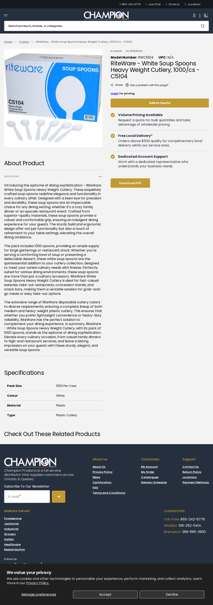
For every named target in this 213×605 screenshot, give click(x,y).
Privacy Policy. (37, 583)
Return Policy (191, 472)
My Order (147, 472)
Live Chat (155, 4)
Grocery (10, 534)
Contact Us (190, 467)
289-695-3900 (194, 531)
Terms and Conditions (109, 493)
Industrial (11, 529)
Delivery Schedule (154, 482)
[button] (5, 15)
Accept (105, 594)
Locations (194, 4)
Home (8, 42)
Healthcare (12, 544)
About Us (99, 467)
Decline (172, 594)
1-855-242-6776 (130, 4)
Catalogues (150, 477)
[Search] (203, 26)
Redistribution (14, 549)
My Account (149, 467)
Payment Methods (195, 482)
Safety (9, 539)
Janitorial (11, 524)
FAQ (95, 488)
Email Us (174, 4)
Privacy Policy (103, 472)
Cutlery (24, 42)
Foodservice (13, 518)
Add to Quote (159, 103)
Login (115, 93)
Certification (102, 482)
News (96, 477)
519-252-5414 (189, 525)
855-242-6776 (193, 519)
